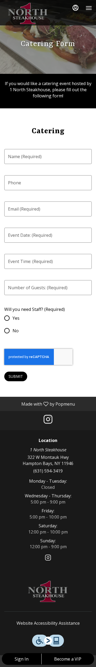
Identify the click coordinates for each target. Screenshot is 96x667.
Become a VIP (67, 659)
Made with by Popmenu (39, 403)
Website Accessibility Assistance (48, 623)
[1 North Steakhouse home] (28, 13)
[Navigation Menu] (89, 8)
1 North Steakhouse (48, 591)
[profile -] (75, 8)
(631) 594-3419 (48, 471)
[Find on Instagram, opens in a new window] (48, 420)
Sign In (22, 659)
